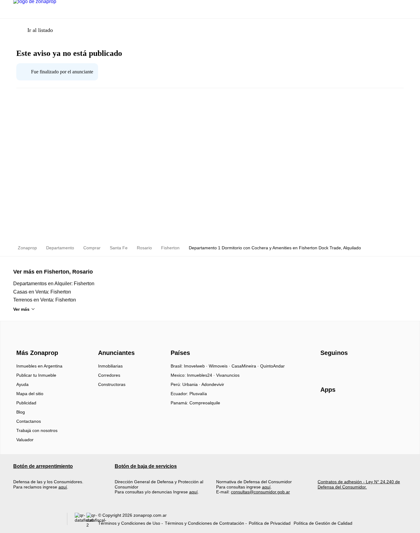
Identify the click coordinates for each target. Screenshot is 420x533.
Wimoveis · (220, 366)
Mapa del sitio (29, 393)
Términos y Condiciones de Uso (129, 523)
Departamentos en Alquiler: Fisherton (53, 283)
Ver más (21, 309)
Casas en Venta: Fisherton (42, 291)
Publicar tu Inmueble (36, 375)
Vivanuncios (228, 375)
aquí (62, 486)
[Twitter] (356, 368)
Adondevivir (212, 384)
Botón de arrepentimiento (43, 466)
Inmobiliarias (110, 366)
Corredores (109, 375)
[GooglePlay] (382, 407)
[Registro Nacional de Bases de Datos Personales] (80, 520)
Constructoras (111, 384)
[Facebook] (325, 368)
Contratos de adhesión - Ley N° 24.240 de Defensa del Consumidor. (359, 484)
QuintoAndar (272, 366)
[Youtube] (346, 368)
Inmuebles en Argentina (39, 366)
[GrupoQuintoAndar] (36, 520)
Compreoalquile (204, 402)
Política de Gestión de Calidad (323, 523)
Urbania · (191, 384)
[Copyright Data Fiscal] (92, 520)
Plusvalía (198, 393)
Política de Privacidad (270, 523)
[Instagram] (336, 368)
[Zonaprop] (35, 341)
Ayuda (22, 384)
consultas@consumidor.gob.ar (260, 491)
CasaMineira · (246, 366)
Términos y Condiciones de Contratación (204, 523)
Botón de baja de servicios (146, 466)
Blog (20, 412)
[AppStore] (340, 407)
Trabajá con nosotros (36, 430)
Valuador (25, 439)
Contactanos (28, 421)
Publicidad (26, 402)
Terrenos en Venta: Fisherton (44, 299)
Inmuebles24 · (201, 375)
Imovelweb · (196, 366)
